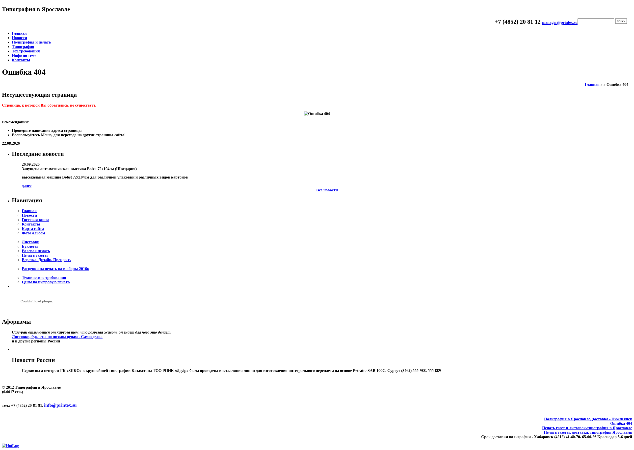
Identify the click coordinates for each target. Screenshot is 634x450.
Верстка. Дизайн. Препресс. (46, 260)
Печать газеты (35, 255)
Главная (19, 33)
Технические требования (44, 277)
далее (26, 185)
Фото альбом (33, 233)
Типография (23, 47)
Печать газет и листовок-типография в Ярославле (587, 428)
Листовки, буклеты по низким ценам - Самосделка (57, 337)
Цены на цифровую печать (46, 282)
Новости (19, 38)
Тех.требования (26, 51)
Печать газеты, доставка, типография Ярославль (588, 432)
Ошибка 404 (621, 423)
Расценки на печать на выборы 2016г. (55, 269)
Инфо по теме (24, 55)
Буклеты (30, 246)
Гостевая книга (35, 220)
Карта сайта (33, 228)
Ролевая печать (36, 251)
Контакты (21, 60)
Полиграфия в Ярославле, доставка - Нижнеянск (588, 419)
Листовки (30, 242)
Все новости (327, 190)
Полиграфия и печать (31, 42)
